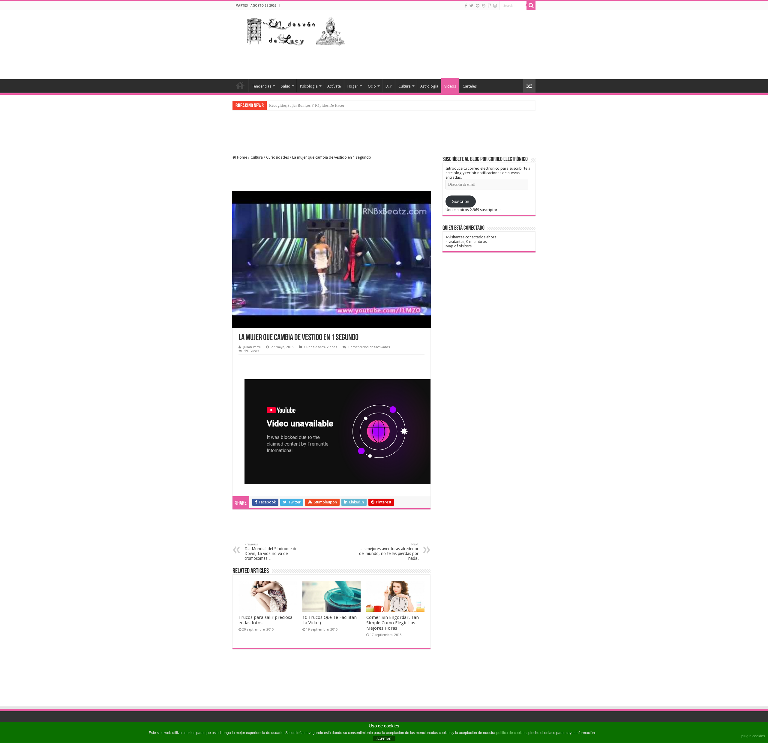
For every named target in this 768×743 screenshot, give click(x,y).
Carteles (470, 86)
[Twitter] (471, 5)
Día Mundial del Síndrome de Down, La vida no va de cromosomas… (270, 551)
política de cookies (511, 733)
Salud (285, 86)
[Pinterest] (477, 5)
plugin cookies (753, 736)
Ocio (372, 86)
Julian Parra (252, 347)
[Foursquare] (489, 5)
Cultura (404, 86)
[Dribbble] (483, 5)
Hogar (352, 86)
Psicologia (309, 86)
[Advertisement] (422, 59)
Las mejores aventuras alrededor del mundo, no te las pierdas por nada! (388, 551)
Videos (450, 86)
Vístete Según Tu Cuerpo (289, 105)
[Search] (531, 5)
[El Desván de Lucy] (294, 30)
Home (241, 157)
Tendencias (261, 86)
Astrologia (429, 86)
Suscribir (460, 201)
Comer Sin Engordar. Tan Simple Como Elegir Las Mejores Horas (392, 623)
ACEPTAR (384, 739)
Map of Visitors (459, 246)
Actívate (334, 86)
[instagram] (495, 5)
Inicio (240, 85)
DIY (389, 86)
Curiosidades (277, 157)
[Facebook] (466, 5)
